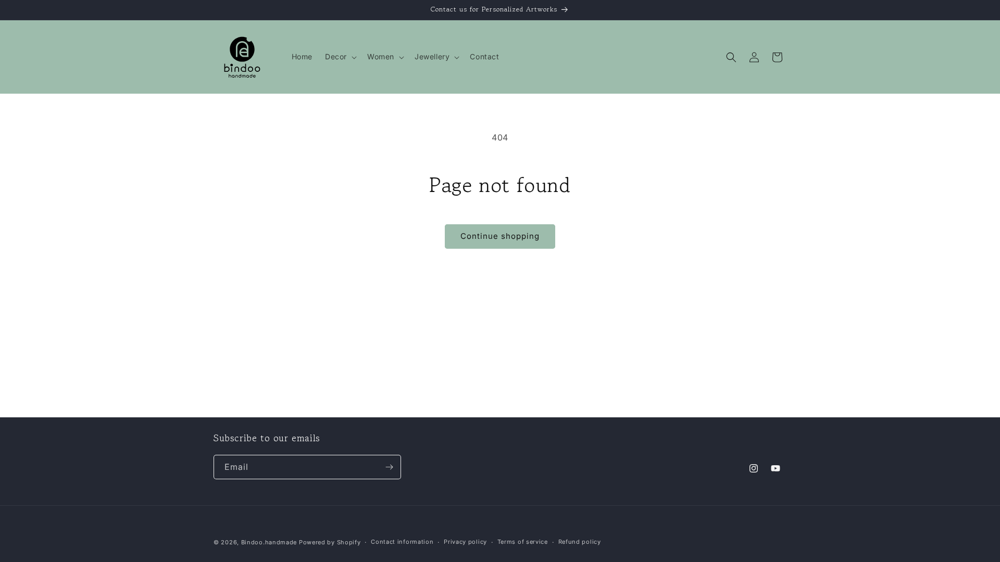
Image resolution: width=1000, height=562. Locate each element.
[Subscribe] (389, 467)
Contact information (402, 541)
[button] (340, 57)
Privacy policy (465, 541)
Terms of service (522, 541)
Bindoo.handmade (269, 542)
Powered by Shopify (330, 542)
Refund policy (579, 541)
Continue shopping (500, 236)
